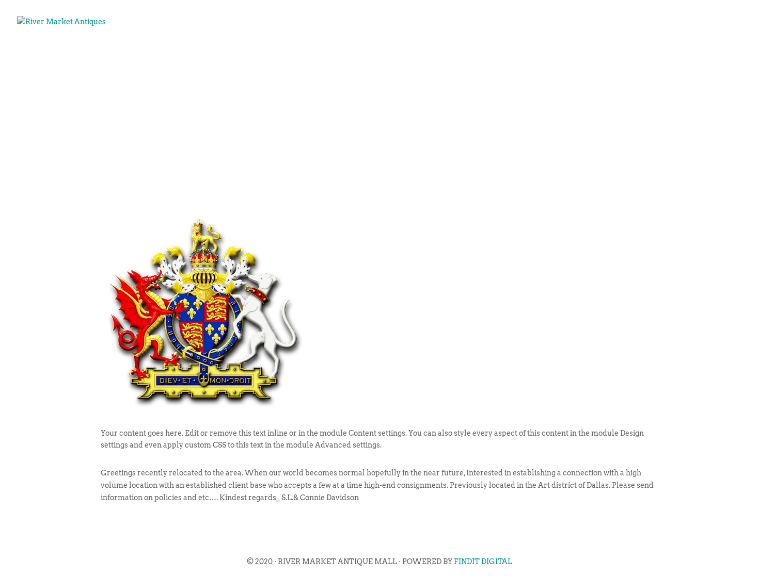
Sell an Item (521, 55)
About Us (402, 55)
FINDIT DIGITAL (483, 561)
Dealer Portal (694, 55)
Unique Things (605, 55)
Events (457, 55)
